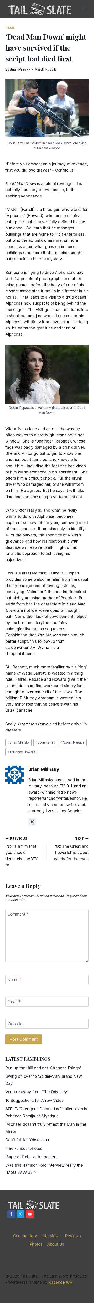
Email (14, 1001)
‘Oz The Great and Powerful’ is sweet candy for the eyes (71, 849)
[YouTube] (30, 1214)
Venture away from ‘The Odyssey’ (36, 1092)
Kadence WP (60, 1282)
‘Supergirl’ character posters (31, 1157)
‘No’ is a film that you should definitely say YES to (22, 852)
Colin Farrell (45, 742)
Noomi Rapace (72, 742)
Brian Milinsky (20, 69)
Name (15, 979)
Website (15, 1024)
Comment (18, 914)
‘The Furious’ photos (23, 1148)
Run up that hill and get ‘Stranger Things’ (43, 1068)
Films (10, 27)
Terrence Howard (21, 752)
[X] (20, 1214)
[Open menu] (84, 9)
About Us (55, 1244)
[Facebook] (11, 1214)
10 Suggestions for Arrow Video (34, 1100)
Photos (36, 1244)
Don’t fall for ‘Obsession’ (27, 1140)
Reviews (73, 1236)
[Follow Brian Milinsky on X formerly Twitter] (32, 822)
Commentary (25, 1236)
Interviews (51, 1236)
